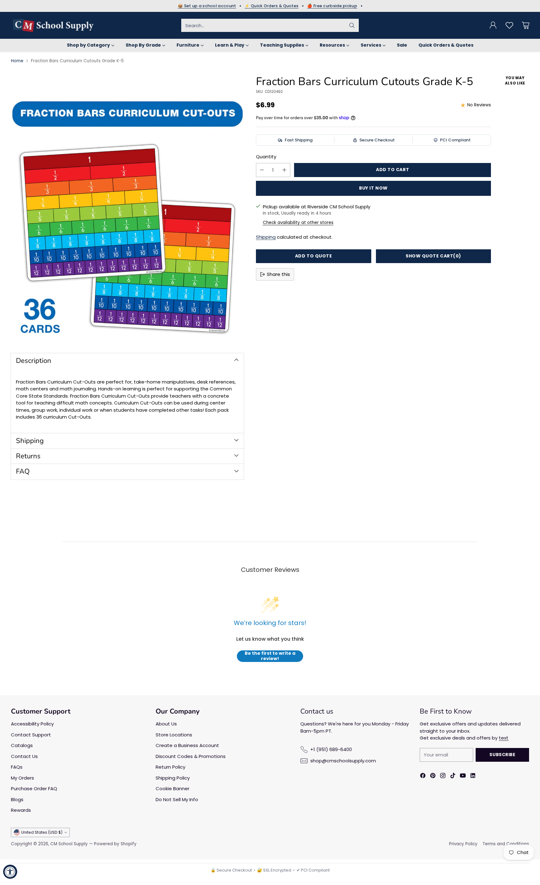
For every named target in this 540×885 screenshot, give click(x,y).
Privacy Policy (463, 844)
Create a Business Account (187, 745)
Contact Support (31, 734)
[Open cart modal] (526, 25)
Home (17, 61)
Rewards (21, 810)
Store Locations (174, 734)
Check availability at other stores (298, 223)
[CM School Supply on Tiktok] (453, 776)
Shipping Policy (173, 778)
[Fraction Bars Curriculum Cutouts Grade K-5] (127, 208)
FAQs (16, 767)
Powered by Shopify (115, 844)
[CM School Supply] (53, 25)
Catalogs (22, 745)
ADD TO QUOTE (313, 256)
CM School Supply (69, 844)
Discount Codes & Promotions (191, 756)
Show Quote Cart (433, 256)
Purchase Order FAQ (34, 788)
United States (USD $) (41, 832)
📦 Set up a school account (207, 5)
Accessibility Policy (32, 723)
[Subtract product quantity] (262, 170)
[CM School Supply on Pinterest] (433, 776)
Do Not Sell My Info (177, 799)
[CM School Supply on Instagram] (443, 776)
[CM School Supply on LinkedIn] (473, 776)
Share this (278, 274)
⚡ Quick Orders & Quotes (271, 5)
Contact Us (24, 756)
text (503, 738)
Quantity (266, 156)
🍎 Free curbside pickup (332, 5)
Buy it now (373, 188)
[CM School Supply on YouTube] (463, 776)
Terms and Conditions (505, 844)
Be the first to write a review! (270, 656)
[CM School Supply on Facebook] (423, 776)
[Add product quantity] (284, 170)
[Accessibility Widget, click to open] (10, 872)
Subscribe (502, 754)
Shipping (266, 237)
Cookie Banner (172, 788)
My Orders (22, 778)
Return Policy (170, 767)
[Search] (352, 25)
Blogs (17, 799)
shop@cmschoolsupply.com (343, 760)
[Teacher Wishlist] (509, 25)
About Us (166, 723)
